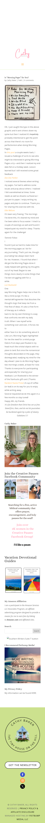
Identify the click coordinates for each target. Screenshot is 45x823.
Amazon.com (12, 619)
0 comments (29, 80)
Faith (20, 80)
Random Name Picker (14, 383)
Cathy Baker (11, 80)
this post (11, 152)
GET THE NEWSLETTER (22, 765)
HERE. (33, 693)
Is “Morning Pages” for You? (17, 77)
